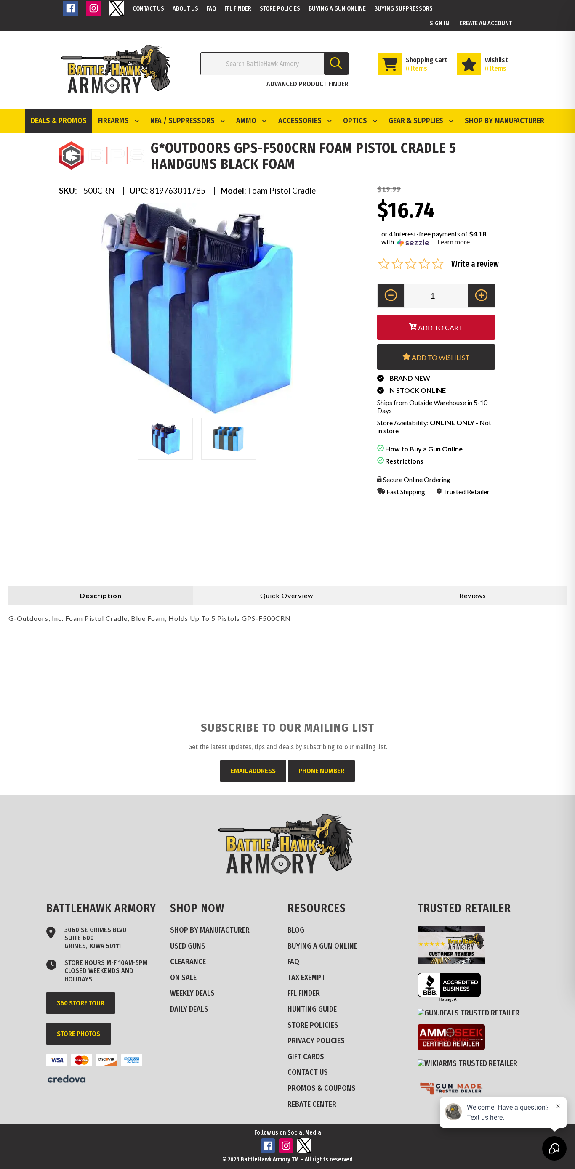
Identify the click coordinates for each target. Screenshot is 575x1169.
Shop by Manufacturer (504, 120)
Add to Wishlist (440, 357)
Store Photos (78, 1034)
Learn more (453, 242)
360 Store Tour (80, 1003)
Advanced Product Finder (307, 84)
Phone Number (321, 771)
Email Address (253, 771)
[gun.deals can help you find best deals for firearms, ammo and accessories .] (472, 1013)
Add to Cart (440, 327)
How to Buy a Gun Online (423, 449)
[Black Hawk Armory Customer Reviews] (454, 961)
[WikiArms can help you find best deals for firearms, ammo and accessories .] (471, 1063)
